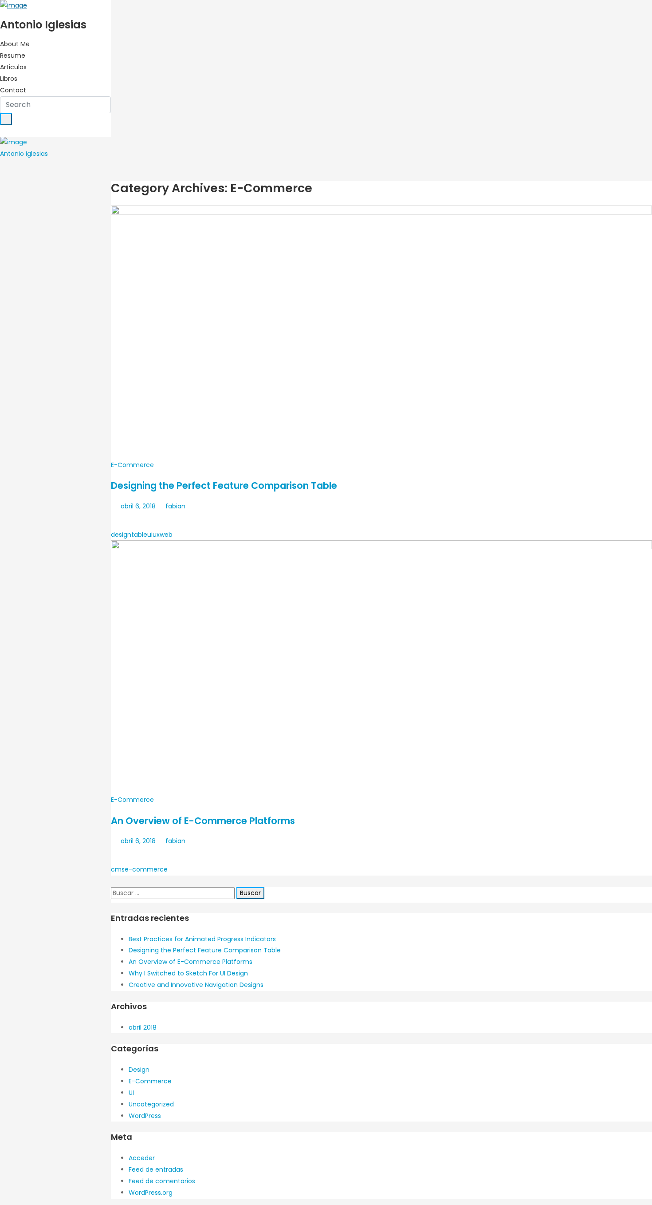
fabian (174, 506)
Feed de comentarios (162, 1181)
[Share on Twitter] (135, 520)
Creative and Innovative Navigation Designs (196, 984)
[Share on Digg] (168, 520)
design (121, 534)
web (166, 534)
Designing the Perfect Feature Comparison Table (224, 485)
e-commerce (146, 869)
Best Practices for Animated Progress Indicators (202, 939)
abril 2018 (143, 1027)
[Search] (6, 119)
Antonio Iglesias (24, 153)
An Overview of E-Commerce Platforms (203, 820)
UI (131, 1092)
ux (156, 534)
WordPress (145, 1115)
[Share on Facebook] (119, 520)
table (139, 534)
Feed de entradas (156, 1169)
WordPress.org (151, 1192)
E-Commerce (132, 464)
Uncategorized (151, 1104)
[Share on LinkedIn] (152, 520)
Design (139, 1069)
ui (150, 534)
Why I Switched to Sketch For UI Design (188, 973)
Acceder (142, 1157)
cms (118, 869)
